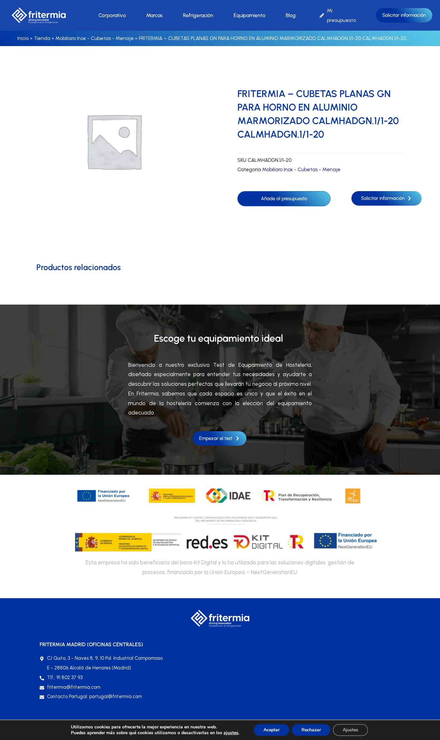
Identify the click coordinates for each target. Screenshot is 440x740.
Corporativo (112, 15)
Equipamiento (249, 15)
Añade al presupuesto (284, 198)
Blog (291, 15)
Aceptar (271, 730)
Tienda (42, 38)
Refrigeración (198, 15)
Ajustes (350, 730)
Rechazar (311, 730)
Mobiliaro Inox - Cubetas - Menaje (94, 38)
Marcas (154, 15)
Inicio (23, 38)
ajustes (231, 733)
